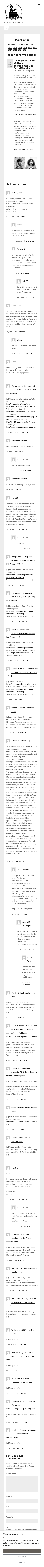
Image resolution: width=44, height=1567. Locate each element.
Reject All (22, 1562)
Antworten (24, 217)
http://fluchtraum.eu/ (14, 422)
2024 (15, 50)
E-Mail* (9, 1506)
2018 (15, 47)
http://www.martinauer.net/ (22, 653)
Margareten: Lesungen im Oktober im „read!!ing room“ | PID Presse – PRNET (20, 560)
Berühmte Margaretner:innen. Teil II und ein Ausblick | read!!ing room (21, 1434)
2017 (10, 47)
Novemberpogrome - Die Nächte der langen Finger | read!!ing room (21, 1356)
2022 (35, 47)
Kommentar (11, 1474)
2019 (20, 47)
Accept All (22, 1551)
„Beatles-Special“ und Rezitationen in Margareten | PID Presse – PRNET (20, 633)
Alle (8, 45)
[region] (22, 1549)
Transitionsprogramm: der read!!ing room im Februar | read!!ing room (20, 1238)
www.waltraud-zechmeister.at (24, 149)
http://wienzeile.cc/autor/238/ (18, 404)
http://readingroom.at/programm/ (19, 427)
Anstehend (15, 45)
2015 (28, 45)
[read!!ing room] (13, 20)
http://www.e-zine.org (15, 577)
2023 (10, 50)
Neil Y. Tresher (28, 281)
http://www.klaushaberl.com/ (18, 411)
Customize (22, 1557)
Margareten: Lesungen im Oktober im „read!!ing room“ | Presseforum (20, 597)
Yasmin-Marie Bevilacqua (21, 740)
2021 (30, 47)
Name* (9, 1496)
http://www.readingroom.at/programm (21, 1122)
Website (9, 1517)
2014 (23, 45)
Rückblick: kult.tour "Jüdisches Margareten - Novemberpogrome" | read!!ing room (21, 1405)
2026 (25, 50)
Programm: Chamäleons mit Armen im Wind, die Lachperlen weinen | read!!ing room (21, 1072)
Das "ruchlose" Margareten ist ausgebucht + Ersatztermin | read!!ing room (21, 1302)
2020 (25, 47)
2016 (33, 45)
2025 (20, 50)
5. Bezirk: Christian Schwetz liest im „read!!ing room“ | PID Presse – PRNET (22, 672)
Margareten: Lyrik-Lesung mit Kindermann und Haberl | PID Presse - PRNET (21, 389)
